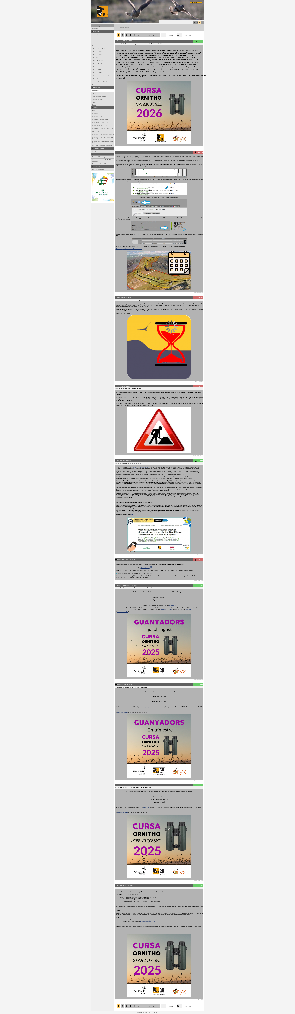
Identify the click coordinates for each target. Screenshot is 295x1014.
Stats (94, 105)
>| (157, 35)
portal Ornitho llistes (122, 612)
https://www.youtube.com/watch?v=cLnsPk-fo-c (129, 249)
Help (94, 93)
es (197, 22)
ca (194, 22)
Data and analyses (98, 46)
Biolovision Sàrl (141, 1012)
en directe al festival (166, 609)
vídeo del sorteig (145, 568)
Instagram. (188, 609)
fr (202, 22)
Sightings (95, 34)
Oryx (149, 920)
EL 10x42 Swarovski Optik (147, 921)
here (132, 514)
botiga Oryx (172, 605)
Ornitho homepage (97, 26)
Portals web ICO (195, 2)
